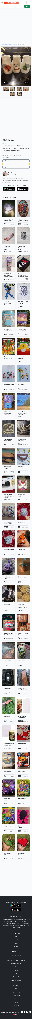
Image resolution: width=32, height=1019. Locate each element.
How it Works (16, 992)
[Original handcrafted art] (8, 346)
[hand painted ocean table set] (8, 318)
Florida (10, 155)
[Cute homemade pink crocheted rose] (8, 208)
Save (6, 167)
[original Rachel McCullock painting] (23, 428)
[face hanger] (23, 650)
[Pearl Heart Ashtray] (23, 842)
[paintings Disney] (8, 650)
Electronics (16, 970)
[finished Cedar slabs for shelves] (23, 677)
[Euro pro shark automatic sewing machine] (8, 484)
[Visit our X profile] (24, 1012)
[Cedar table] (8, 705)
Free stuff (16, 977)
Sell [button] (28, 6)
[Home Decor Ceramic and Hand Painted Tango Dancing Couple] (23, 208)
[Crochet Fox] (23, 538)
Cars (16, 973)
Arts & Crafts (11, 44)
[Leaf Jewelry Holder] (8, 842)
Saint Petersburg (17, 155)
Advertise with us (16, 955)
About (16, 940)
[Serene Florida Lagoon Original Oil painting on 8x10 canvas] (23, 401)
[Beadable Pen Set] (8, 373)
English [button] (17, 1014)
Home (4, 44)
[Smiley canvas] (8, 815)
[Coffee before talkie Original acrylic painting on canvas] (8, 401)
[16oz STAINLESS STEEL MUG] (23, 291)
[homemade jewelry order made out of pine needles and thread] (23, 593)
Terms (16, 1002)
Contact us (16, 1005)
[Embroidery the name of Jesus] (8, 511)
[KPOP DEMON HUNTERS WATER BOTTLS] (8, 263)
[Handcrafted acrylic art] (23, 346)
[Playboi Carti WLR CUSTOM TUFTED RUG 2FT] (23, 263)
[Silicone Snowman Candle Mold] (8, 733)
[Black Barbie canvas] (23, 815)
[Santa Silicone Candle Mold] (23, 705)
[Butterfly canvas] (23, 788)
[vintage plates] (8, 760)
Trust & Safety (16, 995)
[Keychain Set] (23, 373)
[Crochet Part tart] (23, 511)
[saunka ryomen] (23, 733)
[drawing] (23, 456)
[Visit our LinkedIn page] (30, 1012)
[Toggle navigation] (28, 2)
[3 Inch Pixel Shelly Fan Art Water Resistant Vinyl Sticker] (8, 291)
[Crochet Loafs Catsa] (8, 566)
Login (16, 943)
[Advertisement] (16, 26)
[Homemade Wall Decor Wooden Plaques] (8, 622)
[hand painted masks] (23, 484)
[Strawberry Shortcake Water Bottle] (8, 235)
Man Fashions (16, 967)
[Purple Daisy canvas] (8, 788)
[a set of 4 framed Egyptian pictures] (23, 622)
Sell (16, 936)
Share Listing (8, 160)
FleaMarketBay (16, 1012)
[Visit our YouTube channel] (21, 1012)
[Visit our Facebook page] (27, 1012)
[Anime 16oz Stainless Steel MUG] (23, 235)
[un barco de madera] (8, 593)
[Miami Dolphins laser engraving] (8, 428)
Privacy (16, 999)
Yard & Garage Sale (16, 980)
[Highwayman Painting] (8, 456)
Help (16, 989)
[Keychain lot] (8, 677)
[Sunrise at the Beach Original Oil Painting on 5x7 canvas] (23, 318)
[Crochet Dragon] (23, 566)
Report (6, 164)
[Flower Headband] (8, 538)
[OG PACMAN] (23, 760)
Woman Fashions (16, 963)
